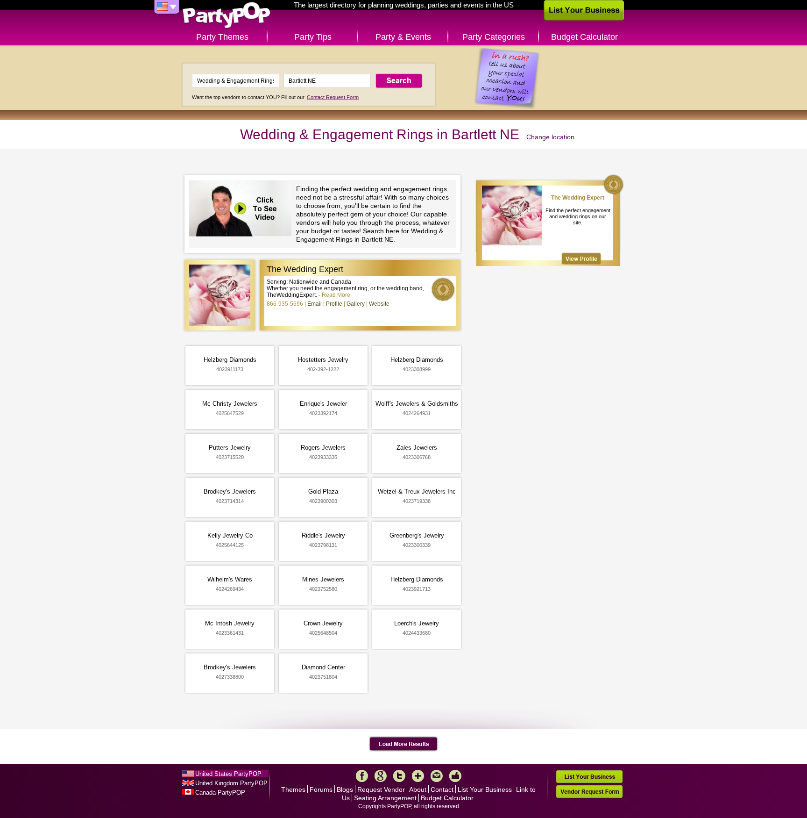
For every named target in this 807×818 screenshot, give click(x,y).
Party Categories (493, 37)
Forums (321, 789)
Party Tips (313, 37)
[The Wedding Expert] (581, 258)
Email (314, 304)
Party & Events (403, 37)
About (417, 789)
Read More (336, 295)
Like (455, 776)
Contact (442, 789)
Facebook (362, 776)
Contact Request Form (333, 97)
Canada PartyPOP (220, 792)
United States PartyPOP (228, 773)
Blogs (345, 789)
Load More (404, 744)
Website (379, 304)
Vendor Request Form (589, 791)
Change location (550, 137)
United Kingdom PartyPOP (231, 783)
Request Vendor (381, 789)
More (418, 776)
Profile (334, 304)
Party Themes (222, 37)
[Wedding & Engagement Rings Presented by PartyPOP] (242, 209)
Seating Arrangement (385, 798)
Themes (293, 789)
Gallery (356, 304)
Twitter (399, 776)
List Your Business (485, 789)
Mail (437, 776)
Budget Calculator (584, 37)
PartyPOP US (226, 15)
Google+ (381, 776)
